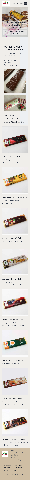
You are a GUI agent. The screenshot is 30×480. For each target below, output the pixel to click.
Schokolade (8, 467)
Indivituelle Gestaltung (12, 469)
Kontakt (6, 470)
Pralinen (19, 467)
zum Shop (17, 470)
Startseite (7, 465)
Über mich (18, 465)
